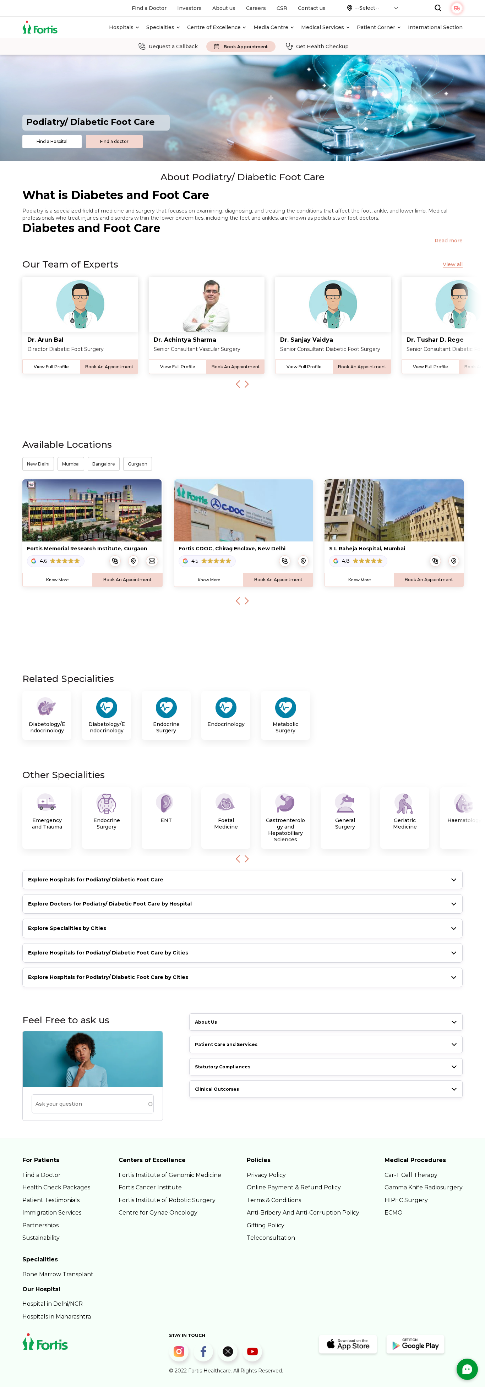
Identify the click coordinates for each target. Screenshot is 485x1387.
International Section (435, 27)
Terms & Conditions (274, 1200)
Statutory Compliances (222, 1066)
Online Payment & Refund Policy (294, 1187)
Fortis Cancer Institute (150, 1187)
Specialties (160, 27)
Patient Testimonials (51, 1200)
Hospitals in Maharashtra (56, 1316)
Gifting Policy (265, 1225)
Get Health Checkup (322, 46)
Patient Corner (376, 27)
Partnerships (40, 1225)
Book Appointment (246, 46)
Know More (57, 579)
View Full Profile (51, 366)
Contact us (312, 8)
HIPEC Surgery (406, 1200)
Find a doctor (114, 141)
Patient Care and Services (226, 1044)
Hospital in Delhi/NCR (52, 1303)
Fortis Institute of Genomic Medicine (170, 1175)
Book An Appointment (109, 366)
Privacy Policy (266, 1175)
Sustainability (41, 1237)
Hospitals (121, 27)
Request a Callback (173, 46)
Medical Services (322, 27)
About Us (206, 1022)
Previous (237, 384)
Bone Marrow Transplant (57, 1274)
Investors (189, 8)
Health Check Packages (56, 1187)
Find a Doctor (149, 8)
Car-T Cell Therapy (411, 1175)
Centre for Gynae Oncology (158, 1212)
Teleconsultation (271, 1237)
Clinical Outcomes (217, 1089)
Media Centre (271, 27)
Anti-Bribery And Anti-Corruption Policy (303, 1212)
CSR (282, 8)
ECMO (394, 1212)
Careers (256, 8)
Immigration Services (51, 1212)
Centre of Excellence (214, 27)
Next (246, 384)
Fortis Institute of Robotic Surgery (167, 1200)
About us (223, 8)
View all (453, 265)
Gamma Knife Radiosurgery (424, 1187)
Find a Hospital (52, 141)
